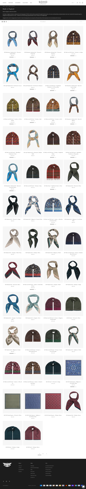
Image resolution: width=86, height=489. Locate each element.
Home (4, 6)
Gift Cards (32, 471)
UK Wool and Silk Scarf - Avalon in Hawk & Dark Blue (33, 382)
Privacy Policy (48, 469)
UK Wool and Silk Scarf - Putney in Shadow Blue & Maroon (73, 253)
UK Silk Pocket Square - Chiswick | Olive (12, 415)
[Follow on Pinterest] (9, 481)
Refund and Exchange (35, 467)
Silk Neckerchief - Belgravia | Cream (12, 349)
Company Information (50, 465)
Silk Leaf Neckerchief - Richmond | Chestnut (32, 85)
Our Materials (21, 469)
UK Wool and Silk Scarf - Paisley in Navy (33, 185)
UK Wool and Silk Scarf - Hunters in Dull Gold (53, 120)
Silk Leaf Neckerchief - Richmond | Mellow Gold (33, 153)
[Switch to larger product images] (2, 21)
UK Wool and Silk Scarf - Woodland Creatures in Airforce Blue (53, 86)
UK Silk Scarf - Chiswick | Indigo (53, 381)
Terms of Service (48, 471)
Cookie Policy (48, 473)
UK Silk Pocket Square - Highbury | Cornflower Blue (32, 416)
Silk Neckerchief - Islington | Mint (33, 318)
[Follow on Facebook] (3, 481)
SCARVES (4, 2)
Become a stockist (49, 467)
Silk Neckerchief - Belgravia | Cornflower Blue (73, 220)
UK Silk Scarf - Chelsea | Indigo (12, 447)
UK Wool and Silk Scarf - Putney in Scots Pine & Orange (53, 350)
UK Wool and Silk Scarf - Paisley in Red (32, 119)
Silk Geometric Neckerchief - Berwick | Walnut (73, 120)
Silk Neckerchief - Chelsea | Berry (73, 415)
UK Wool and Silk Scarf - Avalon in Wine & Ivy (12, 382)
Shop (7, 6)
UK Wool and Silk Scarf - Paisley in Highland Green (53, 153)
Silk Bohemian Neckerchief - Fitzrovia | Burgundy (32, 53)
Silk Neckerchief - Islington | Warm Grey (12, 252)
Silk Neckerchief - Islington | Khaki (53, 284)
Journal (20, 467)
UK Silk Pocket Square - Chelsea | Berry (53, 415)
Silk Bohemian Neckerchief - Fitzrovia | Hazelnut (53, 53)
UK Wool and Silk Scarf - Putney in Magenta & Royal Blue (53, 318)
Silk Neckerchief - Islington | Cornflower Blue (12, 318)
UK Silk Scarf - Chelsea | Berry (32, 447)
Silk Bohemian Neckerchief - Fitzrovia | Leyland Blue (12, 53)
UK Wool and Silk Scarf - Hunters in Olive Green (13, 120)
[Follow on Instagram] (6, 481)
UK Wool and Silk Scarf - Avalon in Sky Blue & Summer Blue (53, 220)
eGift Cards (33, 473)
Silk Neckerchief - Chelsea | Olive (33, 252)
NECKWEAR (11, 2)
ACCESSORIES (17, 2)
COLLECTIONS (25, 2)
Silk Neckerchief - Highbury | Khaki (73, 349)
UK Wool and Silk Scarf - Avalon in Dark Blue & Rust (33, 285)
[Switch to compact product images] (6, 21)
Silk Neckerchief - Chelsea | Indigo (73, 284)
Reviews (20, 471)
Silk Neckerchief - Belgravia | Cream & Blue (32, 219)
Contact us (33, 477)
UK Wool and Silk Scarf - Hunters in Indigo (73, 52)
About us (20, 465)
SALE (31, 2)
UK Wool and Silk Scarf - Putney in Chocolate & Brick (32, 350)
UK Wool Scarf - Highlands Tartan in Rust (53, 185)
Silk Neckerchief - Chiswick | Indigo (12, 219)
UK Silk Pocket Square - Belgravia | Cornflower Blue (73, 382)
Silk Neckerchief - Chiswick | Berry (12, 284)
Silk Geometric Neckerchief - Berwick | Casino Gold (73, 86)
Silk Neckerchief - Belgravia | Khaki (53, 252)
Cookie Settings (48, 475)
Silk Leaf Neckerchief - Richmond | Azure (13, 85)
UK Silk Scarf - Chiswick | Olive (73, 318)
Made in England (12, 6)
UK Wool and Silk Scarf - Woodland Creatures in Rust (12, 153)
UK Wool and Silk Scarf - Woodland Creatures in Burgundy (73, 153)
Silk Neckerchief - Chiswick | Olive (73, 185)
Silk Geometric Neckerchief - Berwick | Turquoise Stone (12, 186)
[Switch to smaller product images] (4, 21)
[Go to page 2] (46, 453)
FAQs (31, 469)
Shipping (32, 465)
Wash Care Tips (33, 475)
